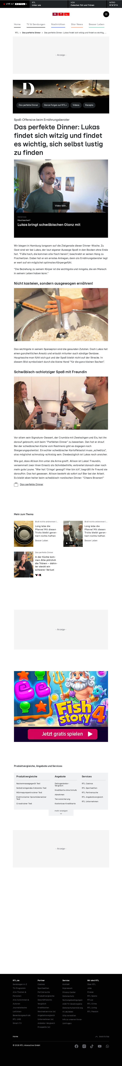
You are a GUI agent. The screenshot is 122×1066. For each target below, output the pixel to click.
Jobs (89, 988)
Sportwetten (43, 988)
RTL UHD (17, 1019)
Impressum (67, 988)
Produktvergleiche (46, 996)
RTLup (90, 1000)
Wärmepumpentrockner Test (29, 793)
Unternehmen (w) (46, 1019)
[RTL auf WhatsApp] (107, 1046)
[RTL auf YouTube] (99, 1046)
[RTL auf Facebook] (76, 1046)
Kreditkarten (43, 1008)
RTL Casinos (87, 784)
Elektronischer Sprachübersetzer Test (31, 798)
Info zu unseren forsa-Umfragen (72, 1021)
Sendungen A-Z (20, 984)
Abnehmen (59, 795)
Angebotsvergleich (46, 1016)
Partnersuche (44, 992)
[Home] (61, 14)
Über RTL (91, 984)
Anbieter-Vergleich (46, 1023)
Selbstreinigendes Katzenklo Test (31, 788)
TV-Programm (19, 988)
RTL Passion (92, 1012)
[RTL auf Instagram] (84, 1046)
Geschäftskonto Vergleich (45, 1002)
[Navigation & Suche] (106, 14)
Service (65, 981)
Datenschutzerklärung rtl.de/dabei (72, 1010)
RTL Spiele (92, 996)
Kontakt (66, 984)
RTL (17, 33)
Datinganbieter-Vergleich (62, 785)
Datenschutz (68, 996)
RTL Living (92, 1008)
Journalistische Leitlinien (20, 1010)
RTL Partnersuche (90, 793)
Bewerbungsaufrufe (21, 1016)
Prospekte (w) (44, 1027)
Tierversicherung (62, 799)
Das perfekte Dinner (31, 33)
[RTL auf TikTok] (92, 1046)
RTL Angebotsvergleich (92, 797)
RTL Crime (92, 1004)
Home (15, 1037)
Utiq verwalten (69, 1016)
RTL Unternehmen (90, 802)
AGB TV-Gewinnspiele (72, 1004)
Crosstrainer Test (24, 804)
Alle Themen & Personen (19, 994)
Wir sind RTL (93, 981)
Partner (41, 981)
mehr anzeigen (61, 811)
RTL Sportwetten (89, 788)
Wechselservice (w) (47, 1012)
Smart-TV (17, 1023)
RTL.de (16, 981)
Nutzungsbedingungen (72, 1000)
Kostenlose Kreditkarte (65, 804)
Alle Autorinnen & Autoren (21, 1002)
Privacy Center (69, 992)
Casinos (41, 984)
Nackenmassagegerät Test (28, 784)
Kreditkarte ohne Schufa (66, 790)
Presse (90, 992)
